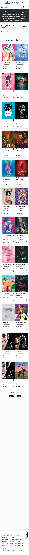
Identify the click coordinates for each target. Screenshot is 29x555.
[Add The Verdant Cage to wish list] (27, 127)
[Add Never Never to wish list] (27, 358)
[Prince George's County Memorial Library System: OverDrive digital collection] (14, 3)
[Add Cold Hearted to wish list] (13, 387)
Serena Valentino (7, 353)
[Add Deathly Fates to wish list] (27, 242)
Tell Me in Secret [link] (7, 264)
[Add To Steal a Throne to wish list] (27, 271)
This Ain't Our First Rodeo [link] (21, 380)
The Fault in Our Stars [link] (8, 120)
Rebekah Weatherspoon (8, 295)
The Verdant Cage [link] (20, 120)
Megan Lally (19, 295)
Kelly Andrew (20, 179)
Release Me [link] (5, 322)
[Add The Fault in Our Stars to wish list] (13, 127)
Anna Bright (6, 150)
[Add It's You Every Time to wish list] (13, 98)
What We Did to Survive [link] (21, 293)
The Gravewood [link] (20, 178)
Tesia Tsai (19, 237)
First (11, 396)
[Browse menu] (26, 7)
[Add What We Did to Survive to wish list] (27, 300)
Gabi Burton (19, 266)
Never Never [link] (19, 351)
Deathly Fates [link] (19, 235)
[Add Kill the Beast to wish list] (13, 358)
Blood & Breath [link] (6, 206)
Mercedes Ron (20, 64)
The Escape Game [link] (20, 91)
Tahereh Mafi (6, 324)
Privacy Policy (19, 535)
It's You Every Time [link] (7, 91)
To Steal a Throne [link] (20, 264)
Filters (3, 36)
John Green (6, 121)
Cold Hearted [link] (6, 380)
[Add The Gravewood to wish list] (27, 184)
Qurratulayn (6, 208)
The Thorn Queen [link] (20, 206)
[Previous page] (10, 393)
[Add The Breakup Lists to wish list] (27, 329)
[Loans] (23, 7)
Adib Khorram (20, 324)
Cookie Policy (19, 550)
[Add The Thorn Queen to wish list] (27, 213)
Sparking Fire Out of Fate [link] (21, 149)
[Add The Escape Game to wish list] (27, 98)
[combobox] (11, 7)
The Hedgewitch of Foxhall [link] (8, 149)
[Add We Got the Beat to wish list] (13, 69)
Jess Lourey (19, 121)
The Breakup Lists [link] (20, 322)
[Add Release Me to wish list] (13, 329)
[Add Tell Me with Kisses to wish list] (27, 69)
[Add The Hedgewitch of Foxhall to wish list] (13, 156)
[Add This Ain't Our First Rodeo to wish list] (27, 387)
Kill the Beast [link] (6, 351)
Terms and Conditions (7, 535)
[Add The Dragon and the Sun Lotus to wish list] (13, 184)
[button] (24, 27)
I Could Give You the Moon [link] (8, 235)
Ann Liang (6, 237)
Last (19, 396)
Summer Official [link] (6, 293)
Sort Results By (5, 32)
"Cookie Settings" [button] (19, 545)
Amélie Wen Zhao (7, 179)
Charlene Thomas (7, 93)
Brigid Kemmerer (20, 150)
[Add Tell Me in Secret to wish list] (13, 271)
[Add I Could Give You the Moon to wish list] (13, 242)
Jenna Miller (6, 64)
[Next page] (20, 393)
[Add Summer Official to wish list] (13, 300)
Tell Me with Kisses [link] (21, 62)
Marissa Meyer (20, 93)
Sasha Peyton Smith (21, 208)
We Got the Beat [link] (7, 62)
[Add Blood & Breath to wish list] (13, 213)
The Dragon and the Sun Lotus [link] (8, 178)
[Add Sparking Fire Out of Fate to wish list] (27, 156)
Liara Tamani (20, 382)
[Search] (2, 7)
